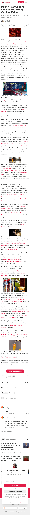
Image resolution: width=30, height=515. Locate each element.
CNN (3, 357)
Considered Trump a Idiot (18, 197)
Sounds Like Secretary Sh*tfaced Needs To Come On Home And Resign (10, 445)
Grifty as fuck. (7, 168)
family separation (12, 195)
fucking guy (12, 335)
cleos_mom (8, 407)
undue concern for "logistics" (18, 146)
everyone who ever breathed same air (14, 316)
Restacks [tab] (11, 392)
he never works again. (11, 249)
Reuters (14, 357)
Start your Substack (11, 508)
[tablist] (8, 392)
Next (25, 382)
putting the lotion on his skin (11, 259)
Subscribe (21, 2)
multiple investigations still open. (13, 170)
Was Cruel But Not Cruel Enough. (14, 143)
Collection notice (15, 504)
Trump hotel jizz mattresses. (15, 261)
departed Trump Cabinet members (13, 43)
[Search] (27, 439)
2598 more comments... (7, 431)
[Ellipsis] (28, 407)
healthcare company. (17, 301)
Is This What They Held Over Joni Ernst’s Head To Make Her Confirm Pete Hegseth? (11, 458)
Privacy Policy (17, 497)
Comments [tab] (5, 392)
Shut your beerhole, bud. (7, 449)
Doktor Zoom (8, 20)
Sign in (26, 2)
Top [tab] (3, 439)
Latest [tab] (7, 439)
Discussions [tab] (13, 439)
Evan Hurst (10, 450)
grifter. (11, 227)
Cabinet (7, 67)
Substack (7, 511)
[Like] (2, 25)
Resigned (22, 207)
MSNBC (8, 357)
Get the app (22, 508)
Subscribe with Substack (16, 491)
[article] (15, 448)
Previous (6, 382)
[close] (25, 464)
